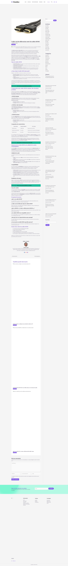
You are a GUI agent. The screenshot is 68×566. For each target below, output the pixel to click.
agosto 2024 (47, 40)
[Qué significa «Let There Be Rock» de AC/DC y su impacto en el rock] (49, 136)
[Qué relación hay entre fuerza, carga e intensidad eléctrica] (49, 150)
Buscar (55, 20)
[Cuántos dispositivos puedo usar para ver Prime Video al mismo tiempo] (49, 164)
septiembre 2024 (47, 38)
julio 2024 (46, 41)
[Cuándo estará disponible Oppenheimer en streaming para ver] (49, 122)
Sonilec (16, 2)
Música (46, 66)
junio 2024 (46, 42)
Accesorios (47, 55)
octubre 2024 (47, 37)
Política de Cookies (26, 503)
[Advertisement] (34, 9)
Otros (46, 68)
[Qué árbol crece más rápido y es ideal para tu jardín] (49, 108)
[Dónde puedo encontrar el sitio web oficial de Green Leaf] (49, 80)
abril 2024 (46, 45)
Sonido (46, 69)
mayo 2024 (47, 44)
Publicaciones (49, 502)
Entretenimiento (47, 63)
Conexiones (13, 44)
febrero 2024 (47, 48)
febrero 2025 (47, 31)
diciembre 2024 (47, 34)
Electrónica (47, 62)
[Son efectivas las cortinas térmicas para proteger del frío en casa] (49, 180)
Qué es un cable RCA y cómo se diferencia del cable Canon (23, 451)
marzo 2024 (47, 47)
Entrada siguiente (38, 256)
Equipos (46, 65)
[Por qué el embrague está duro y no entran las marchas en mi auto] (49, 194)
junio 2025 (46, 25)
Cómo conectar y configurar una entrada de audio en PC (23, 323)
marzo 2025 (47, 30)
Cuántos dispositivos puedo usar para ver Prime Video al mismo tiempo (50, 171)
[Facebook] (24, 252)
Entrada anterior (14, 256)
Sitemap (24, 505)
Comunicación (47, 58)
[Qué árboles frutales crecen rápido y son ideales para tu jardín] (49, 94)
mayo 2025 (47, 27)
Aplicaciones (47, 56)
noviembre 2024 (47, 35)
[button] (51, 1)
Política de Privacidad (26, 504)
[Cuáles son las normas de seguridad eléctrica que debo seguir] (49, 208)
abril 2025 (46, 28)
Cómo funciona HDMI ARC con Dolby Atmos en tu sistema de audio (25, 387)
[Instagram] (27, 252)
